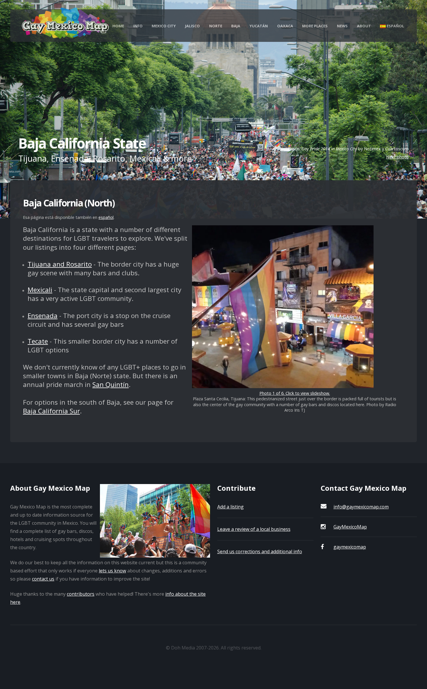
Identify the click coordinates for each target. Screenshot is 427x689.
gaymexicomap (349, 547)
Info (138, 25)
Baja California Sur (51, 410)
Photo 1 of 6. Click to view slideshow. (294, 393)
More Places (315, 25)
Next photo (397, 157)
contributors (80, 594)
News (342, 25)
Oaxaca (285, 25)
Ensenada (43, 315)
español (106, 217)
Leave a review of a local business (253, 529)
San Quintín (110, 384)
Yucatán (259, 25)
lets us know (112, 570)
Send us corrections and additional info (259, 551)
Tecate (38, 341)
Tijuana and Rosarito (60, 264)
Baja (235, 25)
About (364, 25)
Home (118, 25)
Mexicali (40, 289)
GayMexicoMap (350, 527)
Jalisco (192, 25)
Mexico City (164, 25)
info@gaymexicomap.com (361, 507)
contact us (43, 579)
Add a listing (230, 507)
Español (395, 25)
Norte (215, 25)
